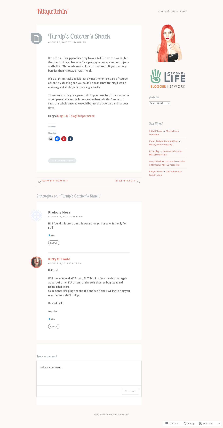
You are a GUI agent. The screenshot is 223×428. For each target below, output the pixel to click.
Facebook (163, 11)
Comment (130, 391)
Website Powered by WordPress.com (111, 414)
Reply (53, 242)
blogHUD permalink (83, 116)
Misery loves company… (161, 144)
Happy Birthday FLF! (54, 180)
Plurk (175, 11)
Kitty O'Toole (59, 259)
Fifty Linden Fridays (62, 160)
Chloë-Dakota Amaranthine (163, 141)
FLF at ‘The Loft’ (125, 180)
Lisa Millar (79, 42)
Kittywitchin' (52, 11)
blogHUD (62, 116)
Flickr (183, 11)
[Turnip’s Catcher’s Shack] (36, 38)
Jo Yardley (154, 151)
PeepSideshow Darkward (162, 161)
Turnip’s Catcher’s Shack (79, 36)
